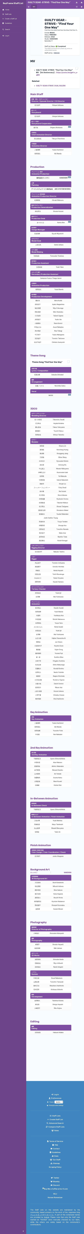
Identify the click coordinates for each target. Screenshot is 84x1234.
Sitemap (56, 1163)
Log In (56, 1094)
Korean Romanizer (55, 1197)
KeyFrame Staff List (13, 3)
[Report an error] (81, 2)
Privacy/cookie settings (56, 1105)
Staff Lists (56, 1116)
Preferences (56, 1098)
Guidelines (56, 1152)
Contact (56, 1149)
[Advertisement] (55, 1062)
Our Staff (56, 1160)
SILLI (55, 1194)
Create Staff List (56, 1119)
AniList (46, 1217)
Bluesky (56, 1181)
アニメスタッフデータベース (42, 1215)
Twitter (56, 1178)
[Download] (76, 2)
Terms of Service (56, 1141)
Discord (56, 1185)
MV (34, 7)
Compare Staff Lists (56, 1127)
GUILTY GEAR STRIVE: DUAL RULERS (51, 86)
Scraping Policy (55, 1167)
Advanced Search (56, 1123)
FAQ (56, 1145)
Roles (56, 1131)
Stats (56, 1156)
